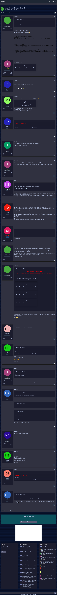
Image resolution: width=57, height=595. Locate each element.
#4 (54, 96)
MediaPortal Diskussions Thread (47, 553)
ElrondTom (8, 9)
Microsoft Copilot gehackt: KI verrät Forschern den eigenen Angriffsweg (28, 561)
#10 (54, 226)
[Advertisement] (28, 533)
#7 (54, 160)
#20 (54, 491)
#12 (54, 265)
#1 (54, 16)
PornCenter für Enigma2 (45, 565)
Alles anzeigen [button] (34, 127)
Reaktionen (4, 72)
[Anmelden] (53, 1)
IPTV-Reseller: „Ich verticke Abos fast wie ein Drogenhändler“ (28, 569)
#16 (54, 389)
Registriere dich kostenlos (31, 518)
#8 (54, 180)
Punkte (4, 28)
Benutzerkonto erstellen (31, 521)
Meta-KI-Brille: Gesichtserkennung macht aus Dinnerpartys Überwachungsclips (28, 585)
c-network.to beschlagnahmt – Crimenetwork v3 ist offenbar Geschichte (29, 565)
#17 (54, 431)
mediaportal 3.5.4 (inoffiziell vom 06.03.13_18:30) (22, 110)
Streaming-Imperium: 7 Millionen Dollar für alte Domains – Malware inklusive (29, 577)
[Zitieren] (54, 55)
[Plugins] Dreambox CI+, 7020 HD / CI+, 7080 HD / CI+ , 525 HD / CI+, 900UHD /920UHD (48, 557)
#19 (54, 469)
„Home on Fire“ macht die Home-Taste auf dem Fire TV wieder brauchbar (29, 581)
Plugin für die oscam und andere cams (48, 578)
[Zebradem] (3, 1)
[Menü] (55, 1)
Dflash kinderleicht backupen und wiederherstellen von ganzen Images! (48, 569)
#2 (54, 60)
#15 (54, 368)
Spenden (3, 551)
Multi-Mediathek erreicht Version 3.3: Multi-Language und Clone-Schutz (47, 562)
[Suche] (50, 1)
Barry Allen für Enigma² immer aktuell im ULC (48, 550)
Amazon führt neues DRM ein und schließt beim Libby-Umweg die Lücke (29, 552)
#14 (54, 344)
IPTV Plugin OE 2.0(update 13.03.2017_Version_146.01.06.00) (47, 572)
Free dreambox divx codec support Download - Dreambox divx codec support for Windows (35, 164)
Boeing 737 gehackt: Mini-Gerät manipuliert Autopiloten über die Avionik (29, 573)
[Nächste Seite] (9, 12)
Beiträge (4, 29)
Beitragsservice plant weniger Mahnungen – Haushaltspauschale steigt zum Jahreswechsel (29, 547)
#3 (54, 80)
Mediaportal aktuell (44, 546)
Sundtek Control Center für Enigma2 (47, 575)
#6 (54, 141)
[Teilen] (55, 13)
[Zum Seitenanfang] (55, 593)
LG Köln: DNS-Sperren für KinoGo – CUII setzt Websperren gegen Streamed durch (29, 556)
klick (26, 433)
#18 (54, 451)
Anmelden (23, 521)
